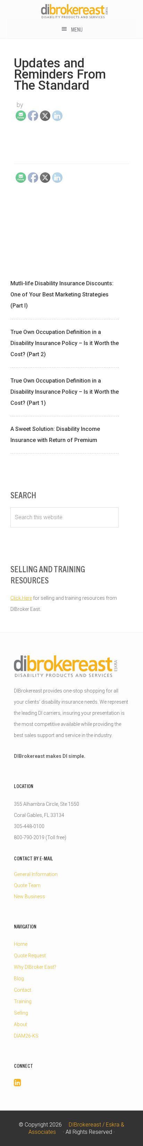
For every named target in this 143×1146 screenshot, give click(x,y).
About (20, 1024)
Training (23, 1001)
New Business (29, 896)
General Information (36, 874)
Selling (21, 1013)
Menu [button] (77, 29)
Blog (19, 978)
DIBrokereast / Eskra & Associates (74, 11)
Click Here (21, 598)
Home (20, 944)
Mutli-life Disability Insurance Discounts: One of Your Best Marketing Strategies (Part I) (61, 294)
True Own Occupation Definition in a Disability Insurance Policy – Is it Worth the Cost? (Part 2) (64, 343)
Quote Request (30, 955)
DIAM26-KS (26, 1036)
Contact (22, 990)
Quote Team (27, 885)
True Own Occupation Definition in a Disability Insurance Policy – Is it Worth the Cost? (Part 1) (64, 391)
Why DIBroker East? (35, 967)
